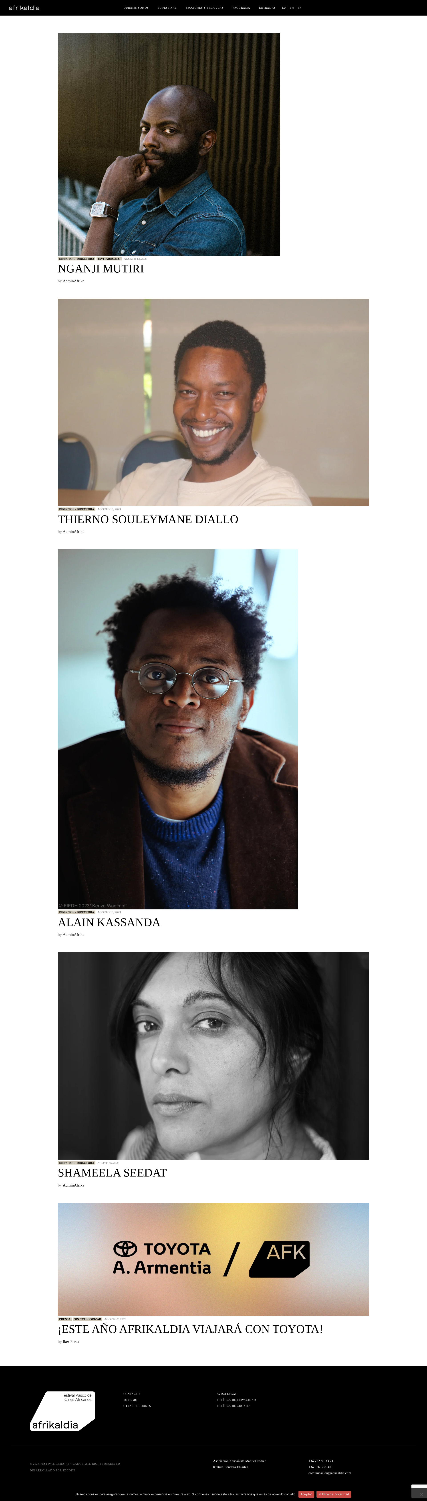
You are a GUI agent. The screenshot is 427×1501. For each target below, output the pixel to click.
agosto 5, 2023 (108, 1162)
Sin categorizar (87, 1319)
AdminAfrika (73, 281)
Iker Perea (71, 1342)
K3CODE (69, 1470)
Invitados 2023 (109, 258)
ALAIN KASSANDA (109, 922)
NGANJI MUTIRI (101, 268)
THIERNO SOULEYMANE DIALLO (148, 519)
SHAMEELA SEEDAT (112, 1172)
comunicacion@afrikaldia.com (329, 1473)
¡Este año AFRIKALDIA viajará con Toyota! (190, 1329)
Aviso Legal (227, 1394)
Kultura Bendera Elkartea (230, 1467)
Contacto (131, 1394)
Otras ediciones (137, 1406)
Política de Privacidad (236, 1400)
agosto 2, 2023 (115, 1319)
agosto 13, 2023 (135, 258)
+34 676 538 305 (320, 1467)
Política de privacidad (334, 1494)
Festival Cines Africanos (62, 1463)
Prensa (64, 1319)
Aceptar (306, 1494)
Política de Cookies (234, 1406)
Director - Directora (76, 258)
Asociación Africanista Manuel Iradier (239, 1461)
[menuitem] (284, 8)
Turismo (130, 1400)
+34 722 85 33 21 (320, 1461)
